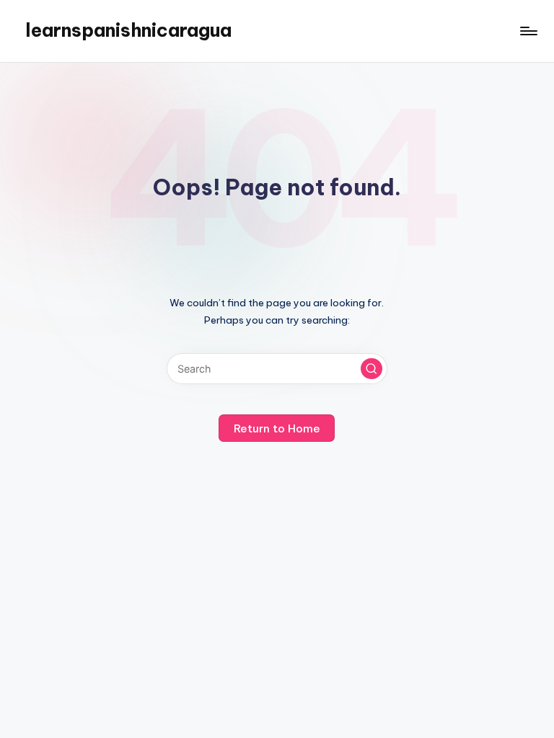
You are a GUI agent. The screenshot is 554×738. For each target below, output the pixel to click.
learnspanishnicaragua (128, 30)
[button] (371, 369)
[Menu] (527, 31)
